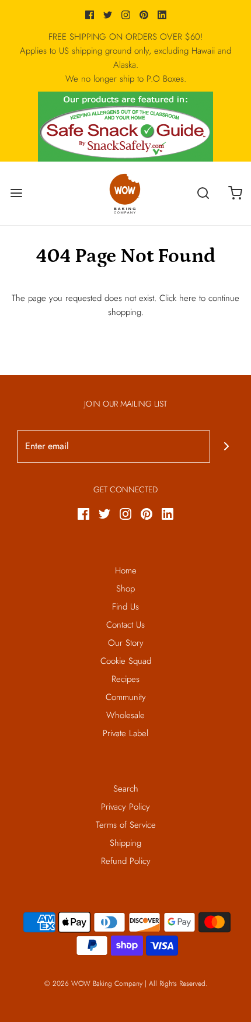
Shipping (125, 842)
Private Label (125, 733)
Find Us (125, 606)
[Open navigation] (16, 193)
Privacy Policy (125, 806)
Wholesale (125, 715)
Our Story (126, 642)
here (187, 298)
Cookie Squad (125, 660)
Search (125, 788)
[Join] (226, 446)
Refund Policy (126, 861)
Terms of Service (126, 824)
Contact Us (125, 624)
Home (126, 570)
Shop (125, 588)
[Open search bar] (203, 193)
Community (126, 697)
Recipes (125, 679)
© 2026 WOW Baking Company (93, 983)
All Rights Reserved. (178, 983)
